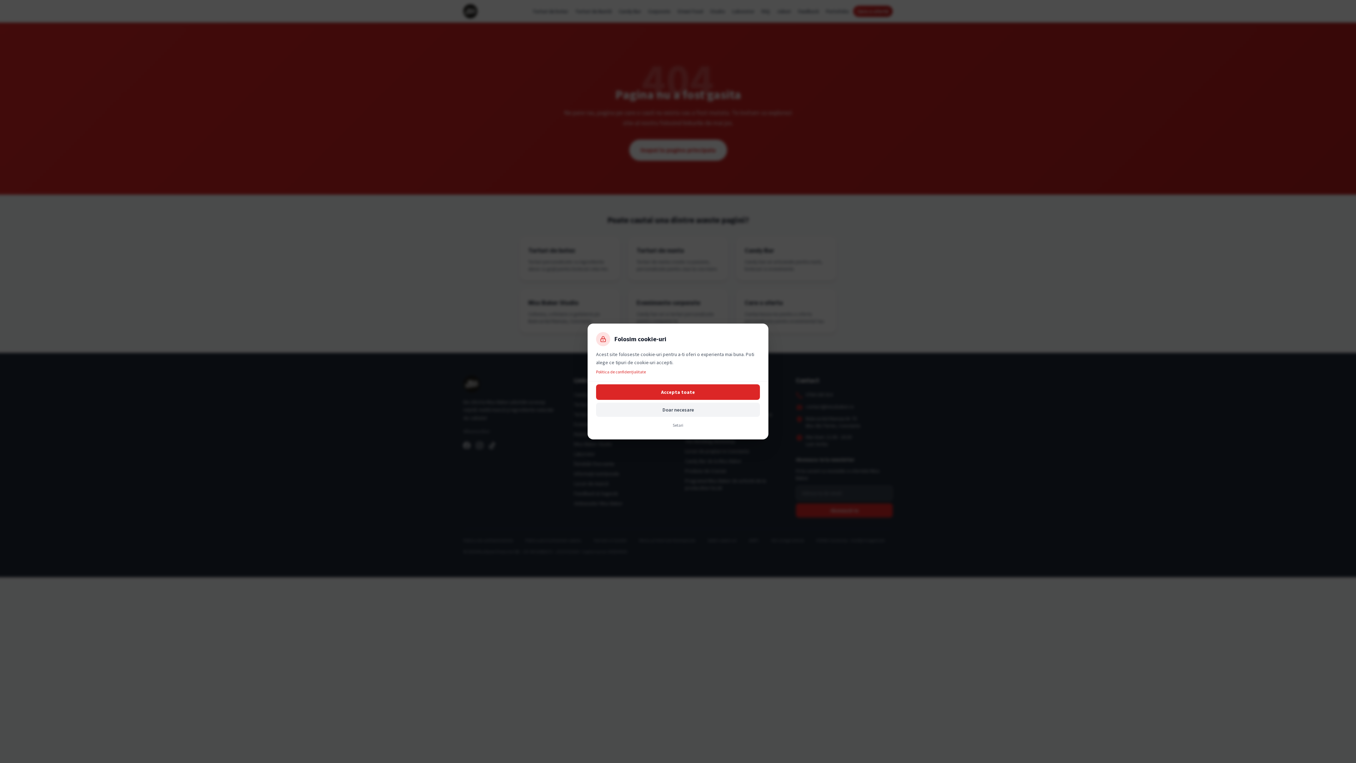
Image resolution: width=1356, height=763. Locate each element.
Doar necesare (678, 410)
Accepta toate (678, 392)
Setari (678, 425)
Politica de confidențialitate (621, 371)
